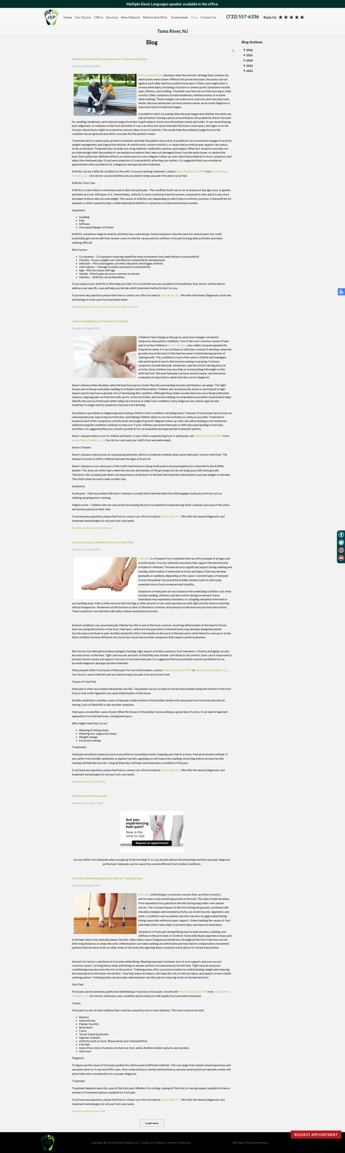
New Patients (130, 17)
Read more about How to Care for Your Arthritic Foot (104, 306)
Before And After (155, 17)
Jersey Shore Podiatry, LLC (88, 440)
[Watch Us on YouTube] (341, 558)
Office (98, 17)
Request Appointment (316, 1135)
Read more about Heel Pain (88, 781)
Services (112, 17)
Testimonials (179, 17)
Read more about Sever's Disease (92, 527)
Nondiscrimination (257, 1142)
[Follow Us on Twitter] (341, 543)
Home (67, 17)
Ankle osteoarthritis (151, 75)
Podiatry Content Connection (173, 1142)
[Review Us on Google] (341, 550)
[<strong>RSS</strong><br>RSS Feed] (233, 51)
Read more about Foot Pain (88, 1111)
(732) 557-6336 (242, 16)
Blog (194, 17)
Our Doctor (83, 17)
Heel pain (144, 558)
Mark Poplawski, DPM (190, 171)
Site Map (238, 1142)
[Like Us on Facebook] (341, 535)
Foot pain (144, 894)
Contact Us (208, 17)
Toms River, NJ (170, 295)
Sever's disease (177, 345)
